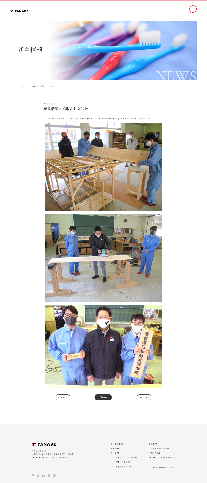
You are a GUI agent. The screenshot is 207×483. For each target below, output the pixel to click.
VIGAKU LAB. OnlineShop (162, 457)
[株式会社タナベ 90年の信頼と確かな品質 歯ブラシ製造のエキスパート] (19, 10)
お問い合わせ (155, 453)
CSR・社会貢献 (122, 462)
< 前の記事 (63, 397)
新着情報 (115, 448)
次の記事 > (144, 397)
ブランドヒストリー (120, 443)
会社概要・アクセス (124, 466)
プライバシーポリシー (159, 448)
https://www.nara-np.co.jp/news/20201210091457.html (126, 118)
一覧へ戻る (103, 397)
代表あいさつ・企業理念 (126, 457)
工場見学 (153, 443)
